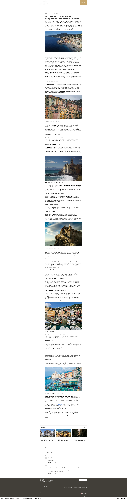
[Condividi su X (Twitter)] (48, 420)
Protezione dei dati (83, 487)
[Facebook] (43, 492)
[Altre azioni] (81, 13)
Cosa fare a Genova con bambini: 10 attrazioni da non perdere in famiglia (47, 440)
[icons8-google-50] (40, 492)
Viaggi (46, 417)
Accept (123, 498)
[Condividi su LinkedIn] (50, 420)
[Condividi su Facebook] (45, 420)
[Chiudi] (125, 498)
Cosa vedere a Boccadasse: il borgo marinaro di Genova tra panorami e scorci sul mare (63, 440)
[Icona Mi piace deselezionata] (48, 462)
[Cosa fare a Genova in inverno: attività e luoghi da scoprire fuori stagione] (79, 433)
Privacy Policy (39, 498)
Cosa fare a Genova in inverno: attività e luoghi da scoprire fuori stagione (79, 440)
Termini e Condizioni (67, 487)
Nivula (86, 496)
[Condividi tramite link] (52, 420)
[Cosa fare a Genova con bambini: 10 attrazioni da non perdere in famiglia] (47, 433)
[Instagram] (44, 492)
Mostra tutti (85, 427)
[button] (83, 2)
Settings (118, 498)
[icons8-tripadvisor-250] (41, 492)
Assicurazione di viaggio (75, 487)
